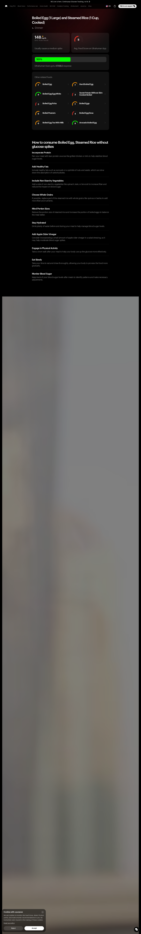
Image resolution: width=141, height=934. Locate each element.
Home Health (44, 6)
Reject (13, 928)
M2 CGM (52, 6)
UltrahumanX (75, 6)
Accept (34, 928)
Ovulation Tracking (63, 6)
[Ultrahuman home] (6, 6)
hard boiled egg (84, 84)
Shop (90, 6)
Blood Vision (21, 6)
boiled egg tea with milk (51, 123)
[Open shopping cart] (115, 6)
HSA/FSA (83, 6)
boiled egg (45, 84)
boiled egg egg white (49, 94)
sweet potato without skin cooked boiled (88, 94)
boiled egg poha (47, 103)
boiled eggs (82, 103)
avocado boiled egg (86, 123)
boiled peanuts (46, 113)
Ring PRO (13, 6)
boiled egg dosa (84, 113)
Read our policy (9, 923)
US (110, 6)
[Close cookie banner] (42, 912)
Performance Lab (32, 6)
